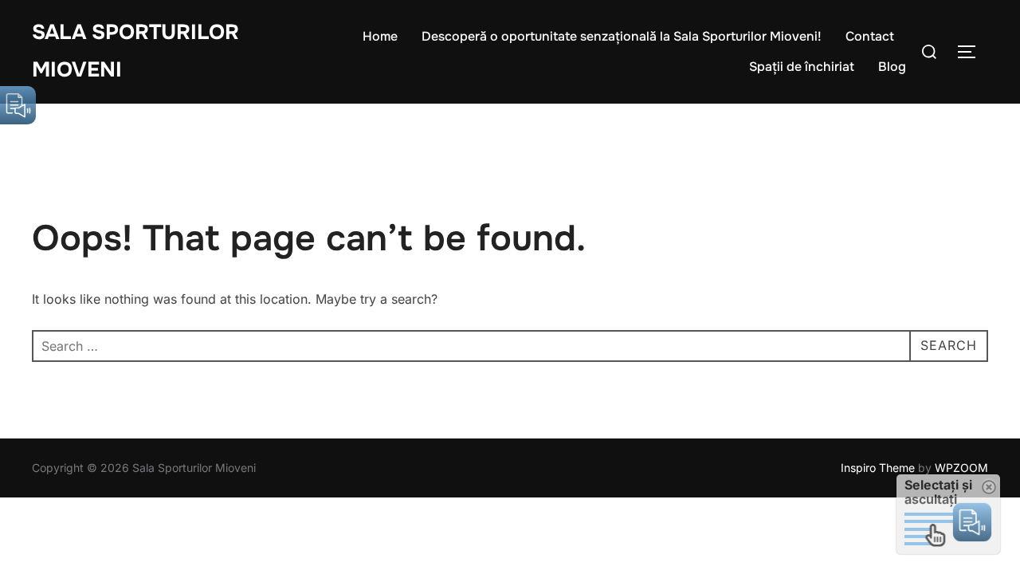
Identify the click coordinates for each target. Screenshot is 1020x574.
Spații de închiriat (801, 66)
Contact (869, 36)
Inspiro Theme (878, 467)
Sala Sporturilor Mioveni (135, 51)
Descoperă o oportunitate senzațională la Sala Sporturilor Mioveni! (622, 36)
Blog (892, 66)
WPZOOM (961, 467)
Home (380, 36)
